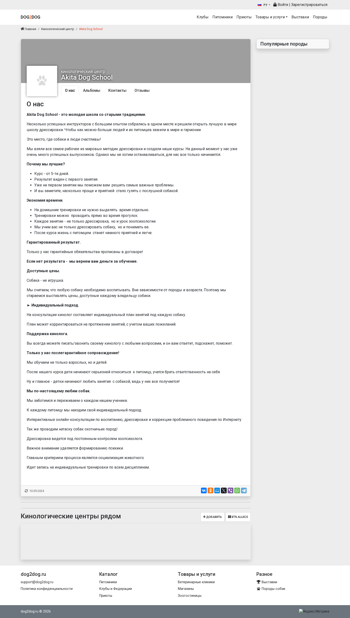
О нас (70, 90)
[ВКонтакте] (204, 490)
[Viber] (230, 490)
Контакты (117, 90)
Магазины (186, 589)
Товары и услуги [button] (270, 17)
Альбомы (91, 90)
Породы (320, 17)
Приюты (244, 17)
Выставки (300, 17)
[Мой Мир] (217, 490)
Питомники (222, 17)
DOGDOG (30, 17)
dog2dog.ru (29, 611)
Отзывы (142, 90)
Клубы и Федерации (115, 589)
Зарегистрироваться (309, 4)
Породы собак (273, 589)
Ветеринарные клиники (196, 582)
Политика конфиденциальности (47, 589)
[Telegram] (244, 490)
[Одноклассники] (210, 490)
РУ (265, 5)
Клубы (203, 17)
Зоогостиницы (189, 596)
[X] (224, 490)
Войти (282, 4)
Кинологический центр (57, 29)
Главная (30, 29)
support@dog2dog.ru (37, 582)
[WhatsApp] (237, 490)
